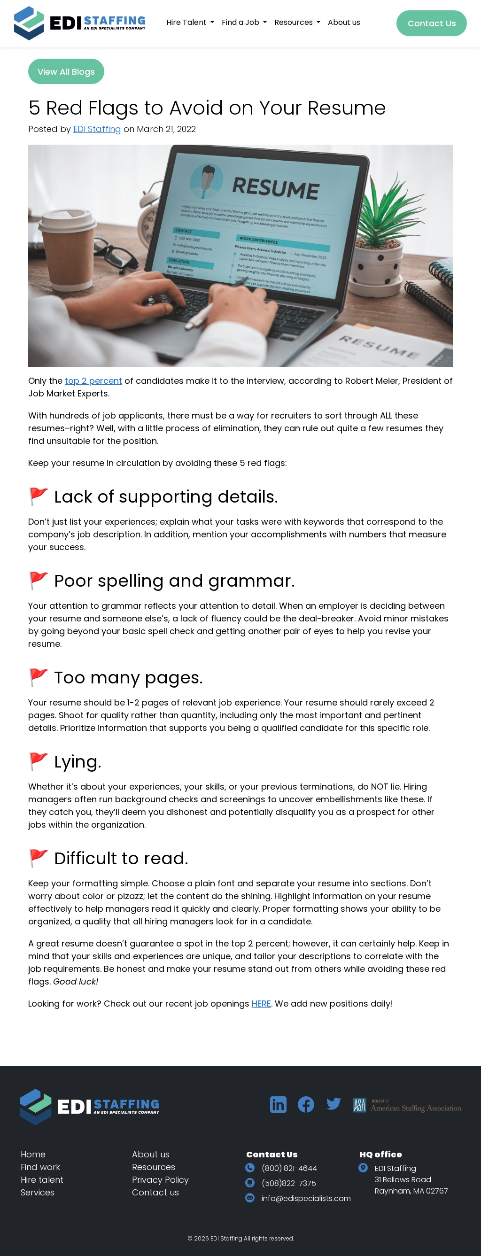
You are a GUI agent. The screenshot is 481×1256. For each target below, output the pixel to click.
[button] (190, 22)
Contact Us (432, 23)
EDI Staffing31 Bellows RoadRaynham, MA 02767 (411, 1179)
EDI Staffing (97, 129)
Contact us (155, 1192)
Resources (153, 1167)
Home (33, 1154)
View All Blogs (66, 72)
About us (151, 1154)
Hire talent (42, 1180)
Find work (40, 1167)
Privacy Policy (160, 1180)
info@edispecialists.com (306, 1198)
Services (37, 1192)
